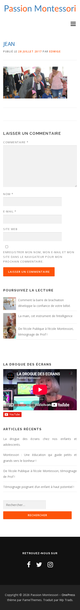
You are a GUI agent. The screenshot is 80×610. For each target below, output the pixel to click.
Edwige (55, 51)
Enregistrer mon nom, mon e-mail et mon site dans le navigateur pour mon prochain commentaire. (38, 256)
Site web (10, 229)
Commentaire (16, 142)
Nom (8, 194)
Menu (73, 23)
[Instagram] (50, 564)
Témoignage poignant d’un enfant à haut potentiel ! (38, 487)
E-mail (9, 211)
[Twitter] (39, 564)
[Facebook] (29, 564)
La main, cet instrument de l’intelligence (45, 316)
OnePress (68, 595)
